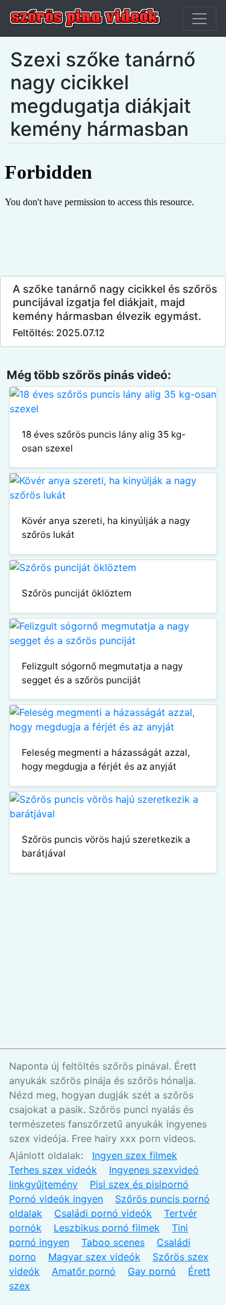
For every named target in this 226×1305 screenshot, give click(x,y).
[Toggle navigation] (199, 19)
